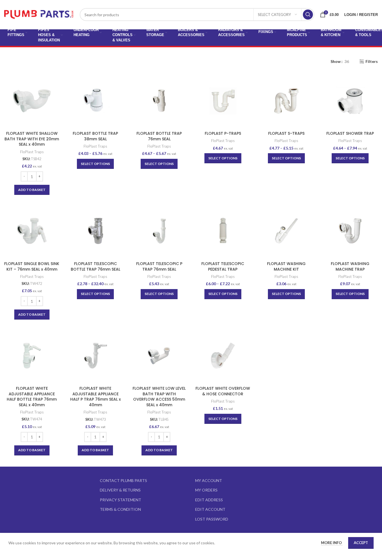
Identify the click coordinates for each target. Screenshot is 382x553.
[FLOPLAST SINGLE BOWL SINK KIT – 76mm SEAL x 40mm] (32, 231)
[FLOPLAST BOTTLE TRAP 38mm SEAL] (95, 100)
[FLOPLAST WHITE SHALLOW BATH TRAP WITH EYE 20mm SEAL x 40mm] (32, 100)
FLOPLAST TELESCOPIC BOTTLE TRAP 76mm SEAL (95, 266)
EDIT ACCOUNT (210, 509)
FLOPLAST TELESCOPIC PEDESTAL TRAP (222, 266)
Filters (372, 61)
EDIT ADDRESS (209, 499)
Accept (361, 542)
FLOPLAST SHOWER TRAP (350, 133)
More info (332, 542)
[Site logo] (39, 14)
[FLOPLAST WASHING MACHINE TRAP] (350, 231)
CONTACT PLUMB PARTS (123, 480)
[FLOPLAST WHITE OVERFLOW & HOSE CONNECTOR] (223, 355)
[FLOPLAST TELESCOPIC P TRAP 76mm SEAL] (159, 231)
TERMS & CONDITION (120, 509)
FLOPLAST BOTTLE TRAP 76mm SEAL (159, 136)
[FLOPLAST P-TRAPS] (223, 100)
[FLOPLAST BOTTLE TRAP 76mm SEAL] (159, 100)
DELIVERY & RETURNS (120, 490)
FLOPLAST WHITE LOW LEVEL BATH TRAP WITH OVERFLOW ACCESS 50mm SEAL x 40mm (159, 397)
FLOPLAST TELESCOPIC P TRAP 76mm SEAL (159, 266)
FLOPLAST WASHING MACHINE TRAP (350, 266)
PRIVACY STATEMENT (120, 499)
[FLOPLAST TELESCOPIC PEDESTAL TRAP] (223, 231)
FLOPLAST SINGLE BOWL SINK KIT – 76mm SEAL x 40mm (31, 266)
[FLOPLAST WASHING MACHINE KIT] (286, 231)
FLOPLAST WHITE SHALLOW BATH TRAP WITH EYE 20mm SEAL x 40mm (31, 139)
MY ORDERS (206, 490)
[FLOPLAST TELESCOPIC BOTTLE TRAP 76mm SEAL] (95, 231)
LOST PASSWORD (211, 519)
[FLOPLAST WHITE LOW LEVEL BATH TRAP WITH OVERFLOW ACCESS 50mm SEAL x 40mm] (159, 355)
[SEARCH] (308, 15)
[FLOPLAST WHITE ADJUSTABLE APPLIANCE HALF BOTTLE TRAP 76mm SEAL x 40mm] (32, 355)
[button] (31, 190)
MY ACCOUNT (208, 480)
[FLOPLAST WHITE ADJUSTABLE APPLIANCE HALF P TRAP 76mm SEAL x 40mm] (95, 355)
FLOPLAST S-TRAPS (286, 133)
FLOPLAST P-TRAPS (223, 133)
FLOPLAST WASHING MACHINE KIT (286, 266)
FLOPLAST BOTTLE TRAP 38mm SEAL (95, 136)
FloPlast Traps (32, 152)
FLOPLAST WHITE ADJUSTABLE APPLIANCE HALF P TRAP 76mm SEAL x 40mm (95, 397)
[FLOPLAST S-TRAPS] (286, 100)
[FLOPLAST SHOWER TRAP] (350, 100)
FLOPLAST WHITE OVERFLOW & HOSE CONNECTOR (222, 391)
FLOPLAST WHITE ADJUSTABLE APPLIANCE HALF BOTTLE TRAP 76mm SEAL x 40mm (32, 397)
